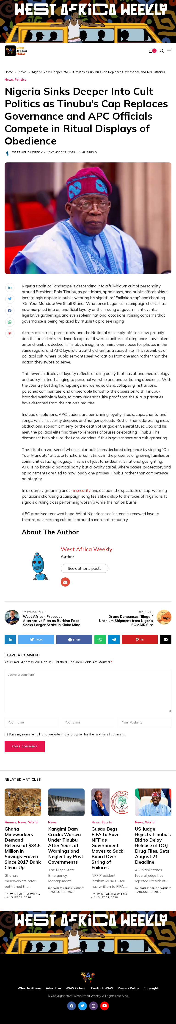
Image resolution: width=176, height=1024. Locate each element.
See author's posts (84, 568)
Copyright (151, 988)
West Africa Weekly (27, 152)
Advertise (53, 988)
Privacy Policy (128, 988)
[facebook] (71, 1005)
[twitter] (82, 1005)
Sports (107, 822)
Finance (10, 822)
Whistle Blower (29, 988)
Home (9, 72)
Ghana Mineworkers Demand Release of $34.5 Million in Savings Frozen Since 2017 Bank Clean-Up (23, 848)
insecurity (82, 490)
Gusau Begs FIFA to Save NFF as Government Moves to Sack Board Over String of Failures (107, 848)
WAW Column (76, 988)
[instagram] (93, 1005)
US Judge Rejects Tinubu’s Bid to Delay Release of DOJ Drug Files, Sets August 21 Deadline (153, 845)
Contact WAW (102, 988)
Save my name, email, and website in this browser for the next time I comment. (67, 734)
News (23, 72)
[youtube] (104, 1005)
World (33, 822)
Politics (20, 79)
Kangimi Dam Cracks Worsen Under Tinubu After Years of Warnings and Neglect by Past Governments (65, 845)
